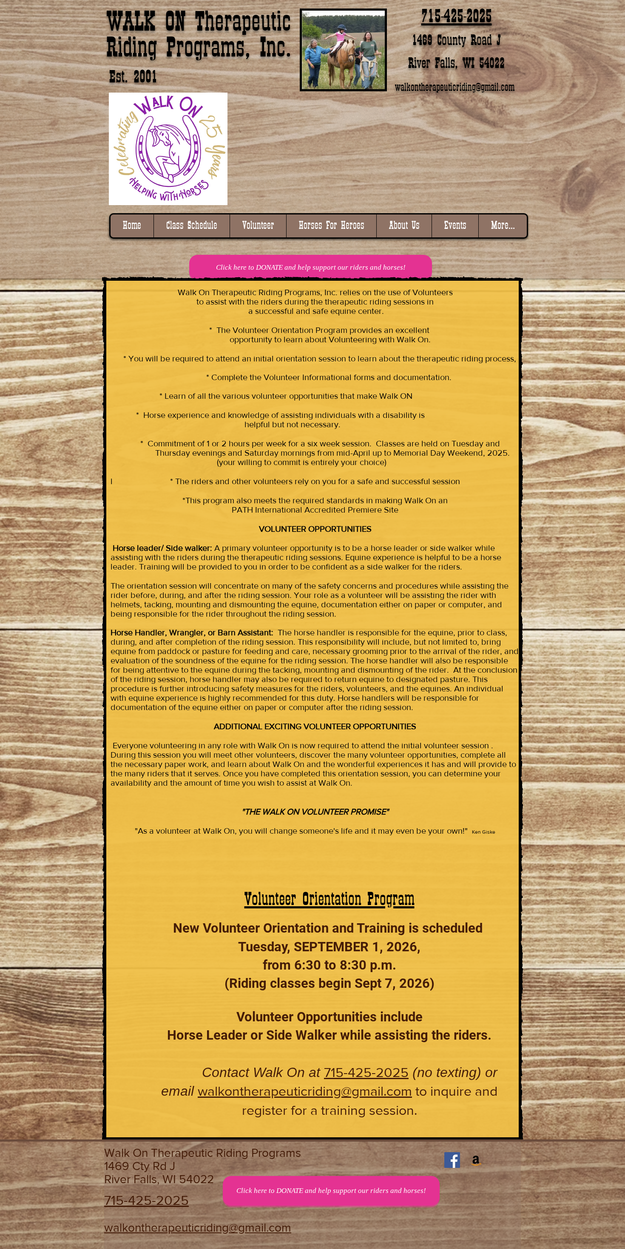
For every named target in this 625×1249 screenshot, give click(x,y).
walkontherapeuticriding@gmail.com (454, 88)
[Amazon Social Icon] (476, 1160)
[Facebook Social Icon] (452, 1160)
